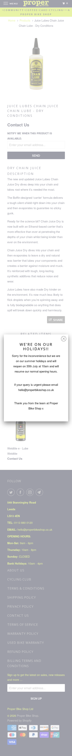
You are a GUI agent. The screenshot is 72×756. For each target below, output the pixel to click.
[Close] (63, 338)
